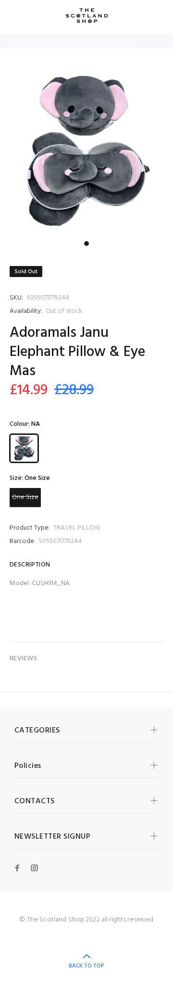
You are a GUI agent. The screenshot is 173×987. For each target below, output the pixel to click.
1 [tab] (86, 243)
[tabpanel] (86, 150)
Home (12, 41)
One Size (25, 497)
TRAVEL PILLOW (76, 527)
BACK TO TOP (86, 966)
